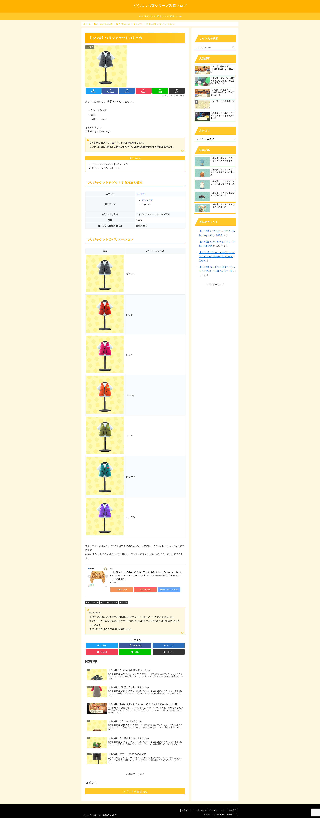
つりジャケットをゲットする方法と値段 (110, 164)
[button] (233, 47)
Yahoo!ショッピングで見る (169, 589)
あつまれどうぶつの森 (110, 602)
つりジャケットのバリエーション (107, 168)
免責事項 (232, 810)
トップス (140, 194)
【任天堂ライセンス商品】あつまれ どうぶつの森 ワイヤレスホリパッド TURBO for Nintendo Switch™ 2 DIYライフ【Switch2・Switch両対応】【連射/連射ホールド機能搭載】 (146, 575)
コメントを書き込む (135, 791)
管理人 (219, 235)
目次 (131, 158)
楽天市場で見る (145, 589)
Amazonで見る (121, 589)
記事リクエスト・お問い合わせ (194, 810)
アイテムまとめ (93, 602)
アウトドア (147, 200)
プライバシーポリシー (217, 810)
